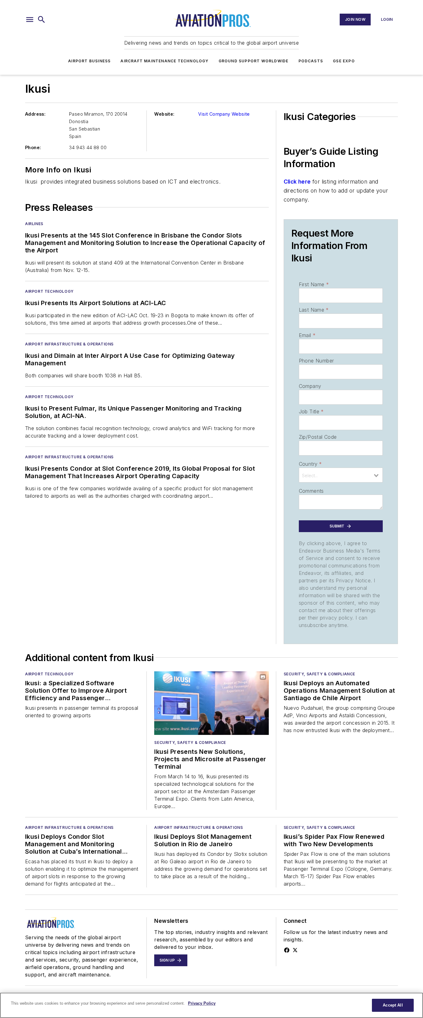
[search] (41, 19)
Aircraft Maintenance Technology (164, 61)
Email (307, 335)
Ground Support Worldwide (254, 61)
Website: (164, 114)
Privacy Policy (202, 1003)
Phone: (33, 147)
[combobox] (341, 475)
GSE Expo (344, 61)
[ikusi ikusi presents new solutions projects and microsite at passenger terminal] (211, 703)
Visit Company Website (224, 114)
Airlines (34, 223)
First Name (314, 284)
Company (310, 386)
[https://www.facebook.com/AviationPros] (287, 950)
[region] (211, 1005)
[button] (29, 19)
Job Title (311, 411)
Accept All (393, 1005)
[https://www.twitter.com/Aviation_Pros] (295, 950)
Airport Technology (49, 291)
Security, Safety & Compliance (190, 742)
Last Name (314, 310)
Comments (311, 491)
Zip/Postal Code (318, 437)
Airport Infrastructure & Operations (69, 344)
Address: (35, 114)
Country (310, 464)
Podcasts (311, 61)
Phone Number (316, 361)
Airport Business (89, 61)
